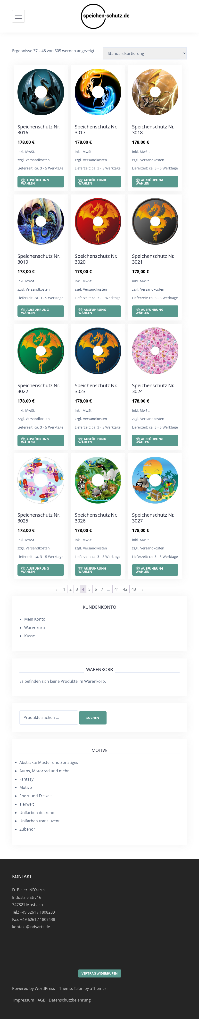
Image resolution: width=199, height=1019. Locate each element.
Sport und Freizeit (35, 796)
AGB (41, 1000)
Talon (78, 988)
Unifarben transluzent (39, 821)
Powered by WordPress (33, 988)
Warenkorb (34, 627)
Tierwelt (26, 804)
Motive (25, 787)
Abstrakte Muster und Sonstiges (48, 762)
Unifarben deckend (36, 812)
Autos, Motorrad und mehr (44, 771)
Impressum (23, 1000)
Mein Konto (34, 619)
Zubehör (27, 829)
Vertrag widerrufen (100, 973)
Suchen (92, 718)
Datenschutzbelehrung (70, 1000)
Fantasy (26, 779)
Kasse (29, 636)
